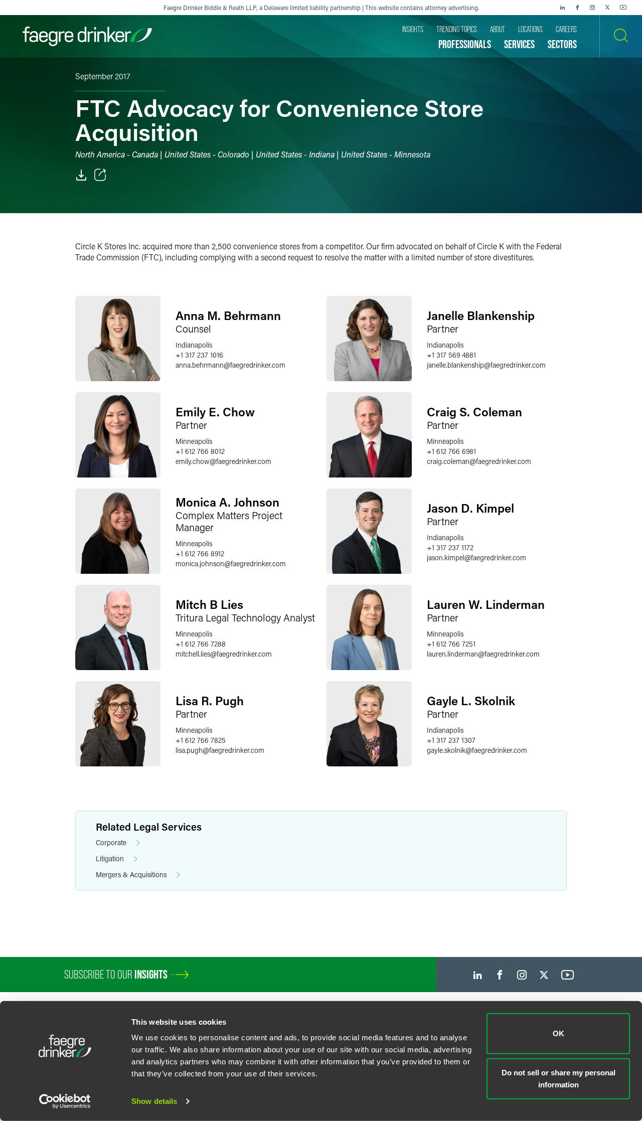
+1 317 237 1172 (450, 547)
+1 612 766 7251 (451, 644)
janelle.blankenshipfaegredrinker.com (486, 365)
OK (558, 1033)
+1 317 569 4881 (451, 355)
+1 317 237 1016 (199, 355)
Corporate (111, 842)
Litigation (110, 858)
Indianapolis (194, 345)
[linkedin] (562, 7)
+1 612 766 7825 (201, 740)
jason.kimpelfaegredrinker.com (476, 557)
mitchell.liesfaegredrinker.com (224, 654)
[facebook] (577, 7)
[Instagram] (592, 7)
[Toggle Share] (100, 175)
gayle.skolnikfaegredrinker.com (477, 750)
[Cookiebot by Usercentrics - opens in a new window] (65, 1101)
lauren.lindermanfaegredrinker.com (483, 654)
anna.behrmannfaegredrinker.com (230, 365)
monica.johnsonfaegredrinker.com (231, 563)
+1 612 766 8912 (200, 553)
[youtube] (623, 7)
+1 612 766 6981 (451, 451)
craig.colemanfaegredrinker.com (479, 461)
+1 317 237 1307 (451, 740)
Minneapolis (194, 441)
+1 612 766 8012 (200, 451)
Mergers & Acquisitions (131, 874)
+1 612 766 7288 (201, 644)
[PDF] (81, 175)
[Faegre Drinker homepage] (87, 36)
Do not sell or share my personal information (558, 1078)
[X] (607, 7)
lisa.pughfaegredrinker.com (220, 750)
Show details (154, 1101)
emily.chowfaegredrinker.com (223, 461)
